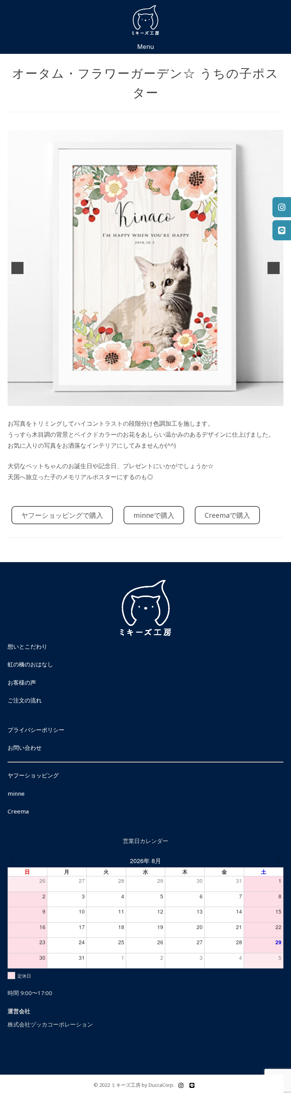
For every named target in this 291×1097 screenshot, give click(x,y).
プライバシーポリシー (36, 729)
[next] (274, 268)
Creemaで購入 (227, 515)
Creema (18, 811)
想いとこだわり (27, 646)
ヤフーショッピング (33, 775)
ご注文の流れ (25, 700)
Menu (145, 46)
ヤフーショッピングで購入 (62, 515)
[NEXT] (278, 860)
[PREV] (13, 860)
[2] (145, 399)
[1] (137, 399)
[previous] (17, 268)
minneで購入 (153, 515)
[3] (153, 399)
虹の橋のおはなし (30, 664)
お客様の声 (22, 682)
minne (16, 793)
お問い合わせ (25, 747)
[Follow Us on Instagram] (181, 1085)
